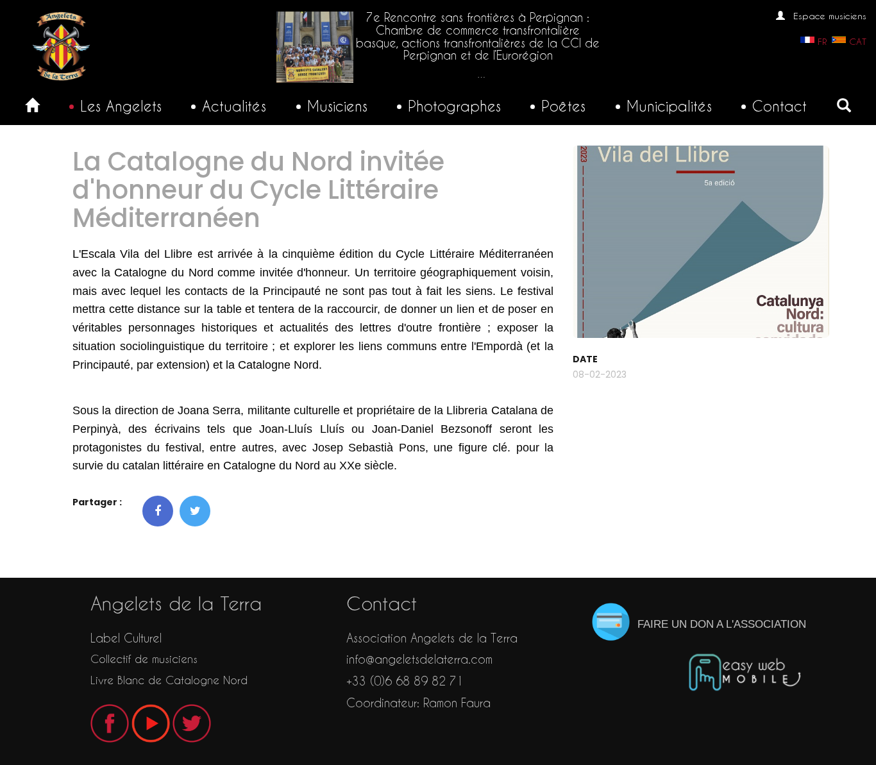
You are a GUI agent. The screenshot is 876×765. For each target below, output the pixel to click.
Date (585, 359)
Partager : (97, 502)
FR (822, 42)
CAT (857, 42)
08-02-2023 (600, 374)
